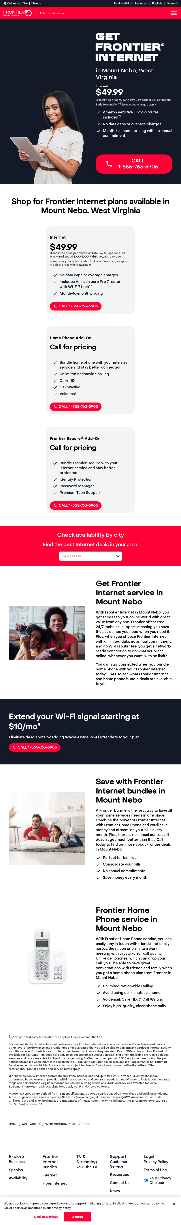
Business (140, 3)
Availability (18, 1178)
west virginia (56, 1124)
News (115, 1191)
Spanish (172, 3)
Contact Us (120, 1182)
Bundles (50, 1167)
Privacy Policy (156, 1161)
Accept (77, 1217)
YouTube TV (86, 1167)
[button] (118, 556)
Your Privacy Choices (160, 1180)
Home (13, 1124)
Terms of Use (155, 1170)
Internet (50, 1175)
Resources (119, 1174)
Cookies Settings (46, 1217)
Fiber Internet (55, 1183)
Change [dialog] (36, 3)
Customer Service (119, 1164)
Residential (121, 3)
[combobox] (85, 556)
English (157, 3)
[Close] (174, 1204)
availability (31, 1124)
